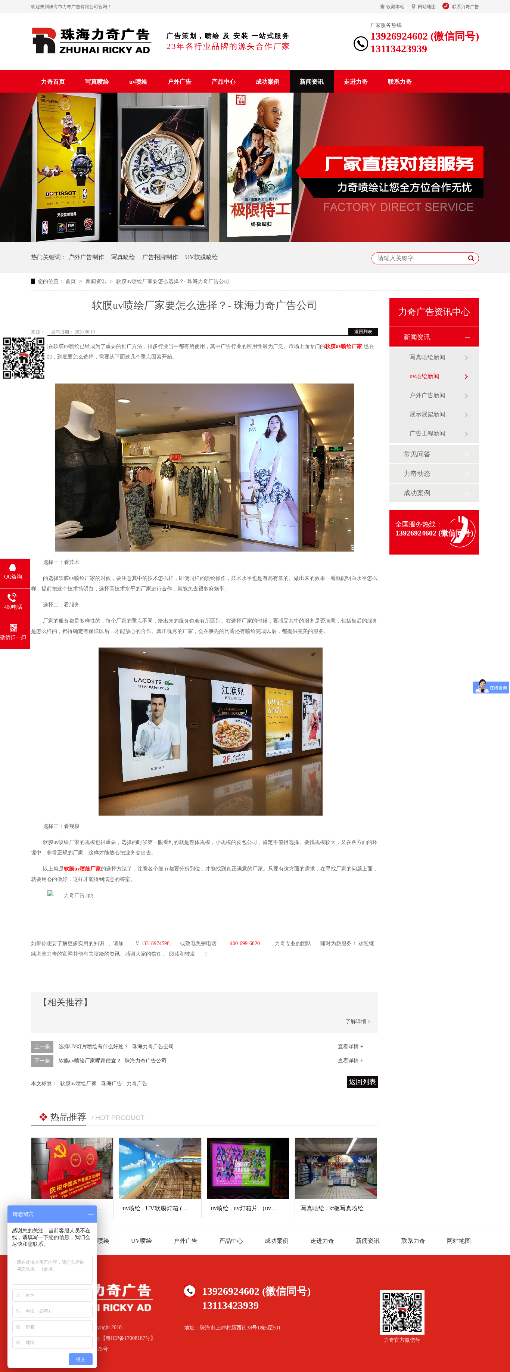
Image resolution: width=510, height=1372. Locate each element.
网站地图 (427, 6)
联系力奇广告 (465, 6)
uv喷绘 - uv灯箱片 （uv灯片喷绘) (254, 1208)
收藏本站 (395, 6)
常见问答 (417, 454)
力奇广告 (137, 1083)
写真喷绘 (97, 81)
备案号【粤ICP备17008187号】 (120, 1338)
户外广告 (180, 81)
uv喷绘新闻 (424, 376)
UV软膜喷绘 (201, 257)
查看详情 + (350, 1046)
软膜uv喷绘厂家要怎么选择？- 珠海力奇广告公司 (172, 281)
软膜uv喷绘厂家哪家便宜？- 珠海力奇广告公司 (113, 1061)
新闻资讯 (312, 81)
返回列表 (363, 331)
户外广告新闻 (427, 395)
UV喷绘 (141, 1241)
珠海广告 (111, 1083)
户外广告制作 (86, 257)
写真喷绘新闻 (427, 357)
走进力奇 (356, 81)
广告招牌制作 (160, 257)
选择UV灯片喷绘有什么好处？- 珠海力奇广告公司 (116, 1046)
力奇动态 (417, 473)
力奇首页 (53, 81)
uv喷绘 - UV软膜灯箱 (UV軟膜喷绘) (170, 1208)
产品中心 (224, 81)
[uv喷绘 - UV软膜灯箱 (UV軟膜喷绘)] (160, 1168)
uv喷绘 (138, 81)
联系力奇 (400, 81)
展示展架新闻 (427, 414)
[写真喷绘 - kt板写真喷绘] (336, 1168)
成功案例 (268, 81)
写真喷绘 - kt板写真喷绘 (332, 1208)
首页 (71, 281)
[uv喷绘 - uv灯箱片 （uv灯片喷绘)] (248, 1168)
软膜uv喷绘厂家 (343, 346)
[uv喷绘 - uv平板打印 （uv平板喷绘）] (72, 1168)
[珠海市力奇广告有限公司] (92, 40)
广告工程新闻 (427, 433)
